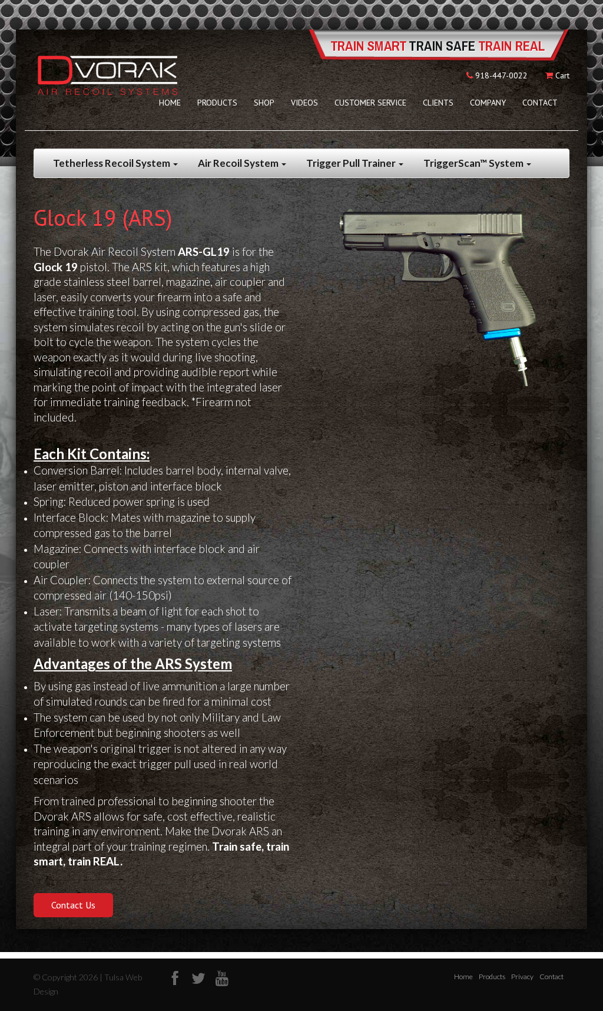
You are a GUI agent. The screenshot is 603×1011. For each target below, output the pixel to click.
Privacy (522, 976)
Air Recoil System (239, 163)
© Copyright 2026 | (69, 977)
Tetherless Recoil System (112, 163)
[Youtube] (222, 978)
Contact (540, 102)
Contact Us (73, 905)
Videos (304, 102)
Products (217, 102)
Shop (264, 102)
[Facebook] (175, 978)
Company (488, 102)
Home (170, 102)
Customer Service (370, 102)
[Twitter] (198, 978)
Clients (438, 102)
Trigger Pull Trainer (351, 163)
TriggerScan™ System (474, 163)
